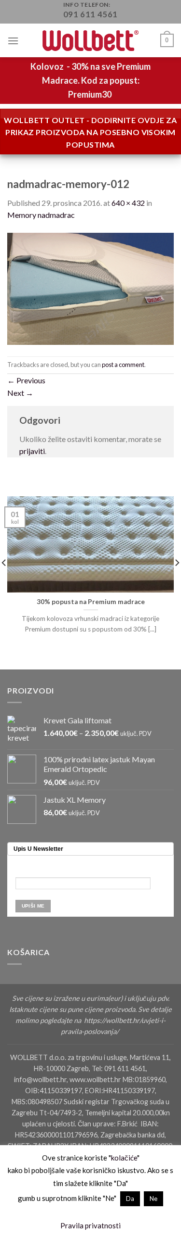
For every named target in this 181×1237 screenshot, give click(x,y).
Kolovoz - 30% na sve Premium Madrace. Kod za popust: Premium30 (90, 80)
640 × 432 (128, 202)
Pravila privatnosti (90, 1225)
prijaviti (32, 450)
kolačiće (124, 1157)
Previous (26, 380)
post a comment (123, 364)
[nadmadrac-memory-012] (90, 287)
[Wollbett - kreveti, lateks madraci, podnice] (90, 40)
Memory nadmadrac (41, 214)
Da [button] (130, 1198)
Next (20, 392)
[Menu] (13, 40)
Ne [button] (153, 1198)
